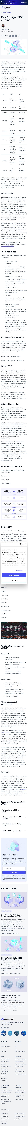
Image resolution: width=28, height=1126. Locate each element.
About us (3, 1044)
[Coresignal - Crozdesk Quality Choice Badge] (23, 1033)
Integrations (4, 1080)
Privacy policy (4, 1113)
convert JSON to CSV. (7, 246)
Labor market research (20, 1074)
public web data (5, 732)
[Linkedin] (2, 1027)
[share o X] (12, 35)
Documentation (18, 1044)
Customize (13, 580)
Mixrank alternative (19, 1099)
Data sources (4, 1078)
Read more (24, 2)
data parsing (23, 789)
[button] (14, 810)
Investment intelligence (20, 1059)
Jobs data (3, 1064)
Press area (3, 1049)
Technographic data (6, 1066)
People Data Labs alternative (19, 1095)
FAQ (16, 1046)
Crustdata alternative (20, 1090)
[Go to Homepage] (6, 7)
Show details (19, 570)
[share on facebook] (16, 35)
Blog (16, 1049)
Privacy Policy (5, 879)
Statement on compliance (4, 1122)
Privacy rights (4, 1116)
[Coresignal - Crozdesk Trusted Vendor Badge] (16, 1033)
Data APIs (3, 1075)
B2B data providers (5, 1099)
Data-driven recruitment (21, 1064)
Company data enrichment (4, 1072)
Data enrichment (19, 1069)
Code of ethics (18, 1119)
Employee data (4, 1061)
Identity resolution (19, 1071)
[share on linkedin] (9, 35)
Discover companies (20, 1051)
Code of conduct (5, 1119)
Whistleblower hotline (20, 1116)
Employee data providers (4, 1095)
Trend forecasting (19, 1061)
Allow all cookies (14, 575)
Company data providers (7, 1090)
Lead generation (19, 1066)
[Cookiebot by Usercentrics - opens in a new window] (19, 544)
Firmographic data (5, 1059)
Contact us (3, 1051)
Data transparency (5, 1046)
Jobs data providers (6, 1092)
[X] (5, 1027)
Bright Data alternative (20, 1092)
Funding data (4, 1069)
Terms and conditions (20, 1113)
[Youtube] (8, 1027)
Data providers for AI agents (6, 1102)
